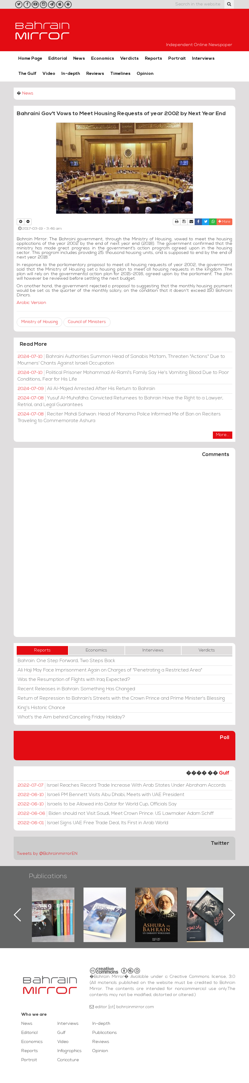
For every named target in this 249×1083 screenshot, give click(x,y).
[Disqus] (124, 550)
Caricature (68, 1060)
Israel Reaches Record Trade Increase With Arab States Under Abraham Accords (122, 785)
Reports (153, 58)
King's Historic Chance (41, 707)
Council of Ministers (87, 322)
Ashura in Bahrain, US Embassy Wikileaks (105, 905)
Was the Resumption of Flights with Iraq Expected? (74, 679)
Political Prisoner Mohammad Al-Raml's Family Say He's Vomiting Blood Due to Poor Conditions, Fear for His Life (123, 376)
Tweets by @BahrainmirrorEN (47, 853)
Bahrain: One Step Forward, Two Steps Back (66, 660)
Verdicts (129, 58)
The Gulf (27, 74)
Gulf (224, 773)
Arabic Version (31, 303)
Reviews (95, 74)
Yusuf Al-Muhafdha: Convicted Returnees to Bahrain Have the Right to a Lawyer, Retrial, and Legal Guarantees (120, 401)
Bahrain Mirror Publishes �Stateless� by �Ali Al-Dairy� (156, 905)
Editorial (57, 58)
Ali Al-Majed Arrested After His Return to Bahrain (86, 388)
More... (222, 435)
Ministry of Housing (39, 322)
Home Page (30, 58)
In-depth (70, 74)
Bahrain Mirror (42, 30)
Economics (102, 58)
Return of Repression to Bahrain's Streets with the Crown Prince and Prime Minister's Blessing (121, 698)
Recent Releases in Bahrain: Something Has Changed (76, 689)
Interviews (203, 58)
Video (49, 74)
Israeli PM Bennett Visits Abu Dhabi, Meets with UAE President (101, 794)
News (79, 58)
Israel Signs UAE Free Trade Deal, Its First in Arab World (93, 823)
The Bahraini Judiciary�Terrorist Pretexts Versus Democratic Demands (208, 909)
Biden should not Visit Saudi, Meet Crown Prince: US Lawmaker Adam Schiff (116, 813)
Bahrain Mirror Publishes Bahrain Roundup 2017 (53, 905)
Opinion (145, 74)
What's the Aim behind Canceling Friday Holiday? (71, 717)
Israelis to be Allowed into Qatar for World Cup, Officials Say (97, 804)
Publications (48, 876)
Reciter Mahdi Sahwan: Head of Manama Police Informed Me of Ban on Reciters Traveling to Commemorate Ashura (119, 417)
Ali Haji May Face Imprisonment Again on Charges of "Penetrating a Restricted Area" (110, 670)
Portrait (177, 58)
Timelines (120, 74)
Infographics (69, 1051)
